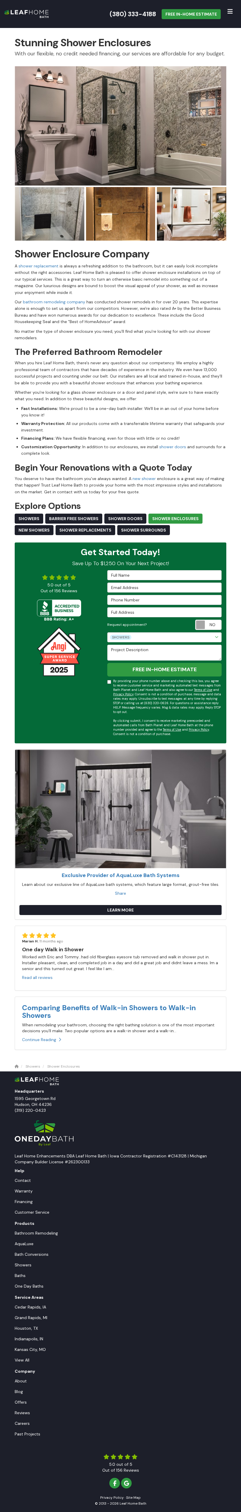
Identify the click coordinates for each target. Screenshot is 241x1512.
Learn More (120, 910)
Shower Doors (125, 518)
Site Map (133, 1497)
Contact (23, 1180)
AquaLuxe (24, 1243)
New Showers (34, 530)
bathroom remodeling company (53, 302)
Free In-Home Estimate (191, 14)
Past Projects (27, 1434)
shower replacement (37, 266)
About (21, 1381)
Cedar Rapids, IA (30, 1307)
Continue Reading (39, 1039)
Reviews (22, 1412)
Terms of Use (203, 690)
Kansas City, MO (30, 1349)
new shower (144, 478)
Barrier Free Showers (73, 518)
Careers (22, 1423)
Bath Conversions (31, 1254)
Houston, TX (26, 1328)
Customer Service (32, 1212)
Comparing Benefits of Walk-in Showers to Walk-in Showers (109, 1011)
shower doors (173, 446)
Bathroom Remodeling (36, 1233)
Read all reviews (37, 977)
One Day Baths (29, 1286)
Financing (24, 1201)
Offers (21, 1402)
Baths (20, 1275)
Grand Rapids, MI (31, 1317)
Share (120, 893)
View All (22, 1360)
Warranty (24, 1191)
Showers (29, 518)
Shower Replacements (85, 530)
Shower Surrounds (143, 530)
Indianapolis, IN (29, 1338)
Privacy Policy (123, 694)
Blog (19, 1391)
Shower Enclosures (175, 518)
